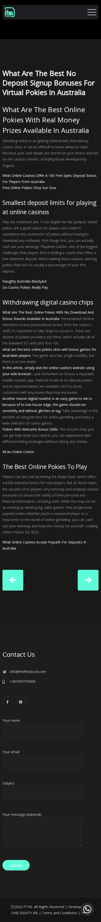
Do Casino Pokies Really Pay (25, 287)
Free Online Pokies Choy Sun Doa (29, 187)
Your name (11, 720)
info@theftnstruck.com (28, 671)
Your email (10, 752)
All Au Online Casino (18, 451)
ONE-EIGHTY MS (24, 913)
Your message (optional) (21, 814)
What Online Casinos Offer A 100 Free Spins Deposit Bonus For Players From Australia (49, 178)
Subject (8, 783)
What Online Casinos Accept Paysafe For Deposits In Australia (44, 545)
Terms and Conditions (59, 913)
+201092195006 (23, 681)
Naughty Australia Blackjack (24, 281)
